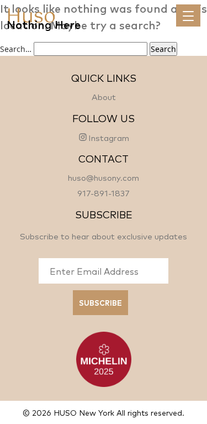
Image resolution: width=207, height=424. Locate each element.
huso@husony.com (103, 177)
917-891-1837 (103, 192)
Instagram (108, 137)
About (104, 96)
